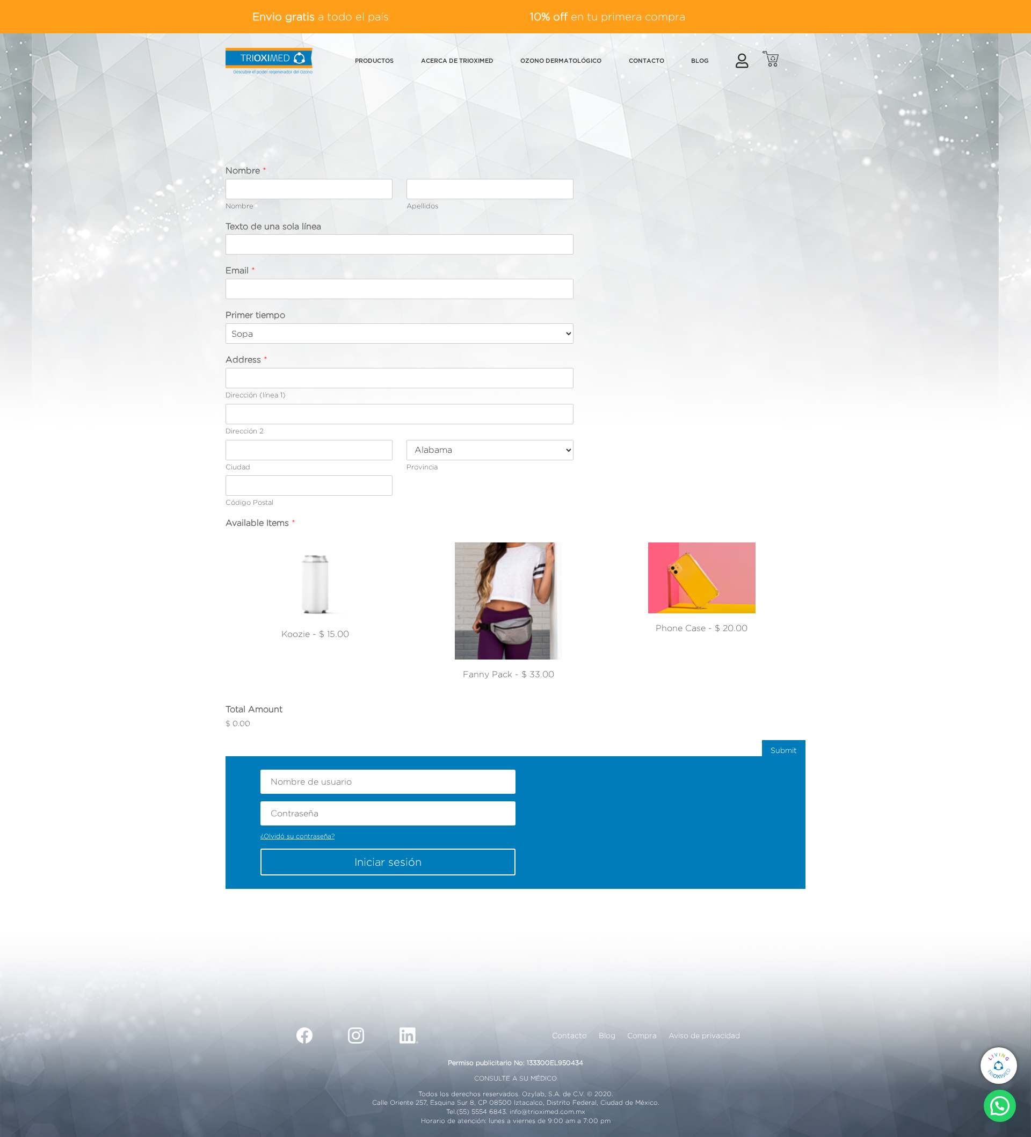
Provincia (422, 466)
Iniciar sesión (388, 861)
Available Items (260, 522)
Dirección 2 (245, 430)
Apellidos (422, 205)
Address (246, 359)
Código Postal (249, 502)
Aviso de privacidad (704, 1035)
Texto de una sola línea (273, 226)
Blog (607, 1035)
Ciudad (238, 466)
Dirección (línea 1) (256, 395)
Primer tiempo (255, 315)
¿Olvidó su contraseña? (297, 835)
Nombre (246, 170)
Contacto (569, 1035)
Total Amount (254, 709)
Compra (642, 1035)
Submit (784, 750)
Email (240, 270)
